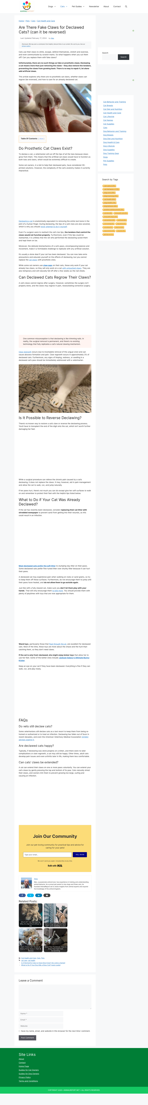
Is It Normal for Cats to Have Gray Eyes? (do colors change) (43, 963)
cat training (108, 223)
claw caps (47, 265)
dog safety (121, 223)
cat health (31, 960)
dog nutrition (109, 231)
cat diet (107, 213)
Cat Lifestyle (108, 116)
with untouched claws (71, 268)
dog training (110, 196)
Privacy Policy (25, 1077)
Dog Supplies (109, 150)
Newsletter (94, 6)
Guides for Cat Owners (29, 1070)
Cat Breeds (108, 105)
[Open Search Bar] (126, 6)
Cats (62, 6)
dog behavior (110, 206)
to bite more (57, 591)
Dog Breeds (108, 135)
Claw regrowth (25, 352)
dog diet (121, 231)
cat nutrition (109, 220)
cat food (122, 220)
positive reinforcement (113, 209)
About (106, 6)
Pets (28, 21)
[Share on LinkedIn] (38, 895)
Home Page (24, 1066)
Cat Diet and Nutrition (112, 109)
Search (105, 53)
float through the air (57, 644)
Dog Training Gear (111, 153)
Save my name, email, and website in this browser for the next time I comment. (55, 1031)
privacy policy (26, 46)
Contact (117, 6)
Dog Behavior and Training (114, 131)
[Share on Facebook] (22, 895)
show (41, 139)
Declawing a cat (26, 221)
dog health (109, 203)
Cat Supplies (108, 124)
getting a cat (108, 234)
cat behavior (111, 189)
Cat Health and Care (46, 21)
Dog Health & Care (111, 142)
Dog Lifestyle (109, 146)
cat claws (33, 260)
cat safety (108, 227)
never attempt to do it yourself (54, 227)
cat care (24, 960)
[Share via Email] (46, 895)
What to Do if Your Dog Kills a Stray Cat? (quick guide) (41, 965)
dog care (109, 192)
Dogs (50, 6)
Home (21, 21)
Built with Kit (55, 866)
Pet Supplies (108, 161)
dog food (119, 227)
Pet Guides (77, 6)
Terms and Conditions (28, 1081)
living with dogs (110, 216)
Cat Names (108, 120)
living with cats (121, 213)
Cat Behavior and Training (114, 102)
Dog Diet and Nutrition (113, 139)
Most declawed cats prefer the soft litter (37, 566)
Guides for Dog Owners (29, 1074)
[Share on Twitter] (30, 895)
